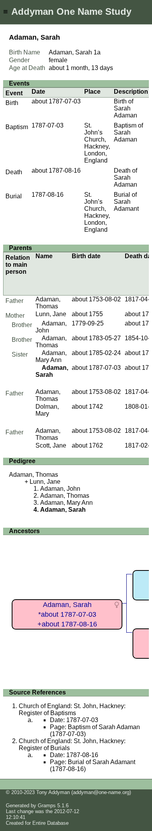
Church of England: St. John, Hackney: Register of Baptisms (72, 709)
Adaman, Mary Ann (51, 356)
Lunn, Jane (50, 314)
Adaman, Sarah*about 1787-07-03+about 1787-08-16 (67, 614)
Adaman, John (60, 488)
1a (97, 52)
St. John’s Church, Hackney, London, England (97, 143)
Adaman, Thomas (47, 303)
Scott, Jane (50, 445)
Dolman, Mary (47, 410)
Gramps (47, 805)
